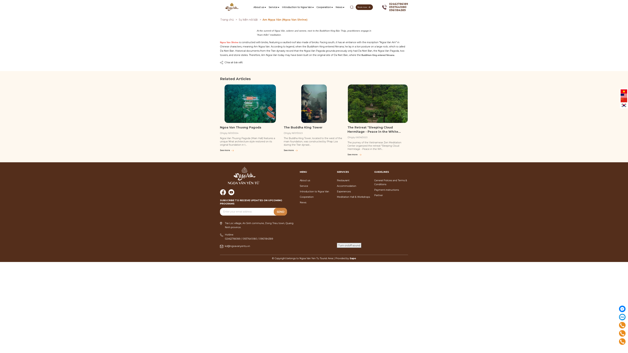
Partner (378, 195)
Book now (362, 7)
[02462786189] (622, 325)
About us (258, 7)
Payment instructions (386, 189)
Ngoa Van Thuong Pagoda (240, 127)
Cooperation (323, 7)
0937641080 (397, 7)
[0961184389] (622, 341)
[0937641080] (622, 333)
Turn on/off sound (349, 245)
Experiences (344, 191)
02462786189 (398, 4)
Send (280, 211)
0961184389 (397, 10)
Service (273, 7)
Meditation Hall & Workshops (353, 196)
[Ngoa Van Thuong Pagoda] (250, 103)
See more (225, 150)
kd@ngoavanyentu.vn (237, 246)
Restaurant (343, 180)
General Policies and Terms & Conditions (390, 182)
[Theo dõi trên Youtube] (231, 192)
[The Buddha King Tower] (314, 103)
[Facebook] (622, 309)
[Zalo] (622, 317)
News (339, 7)
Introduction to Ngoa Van (297, 7)
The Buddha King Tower (303, 127)
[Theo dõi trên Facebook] (223, 192)
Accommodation (346, 186)
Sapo (353, 258)
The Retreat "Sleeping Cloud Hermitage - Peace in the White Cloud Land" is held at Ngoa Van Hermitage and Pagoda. (373, 130)
